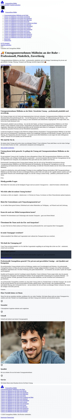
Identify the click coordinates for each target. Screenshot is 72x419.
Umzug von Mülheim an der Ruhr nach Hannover (18, 34)
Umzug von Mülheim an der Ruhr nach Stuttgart (17, 24)
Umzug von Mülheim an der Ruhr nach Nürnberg (18, 35)
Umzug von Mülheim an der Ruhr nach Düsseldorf (18, 26)
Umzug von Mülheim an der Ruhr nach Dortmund (18, 29)
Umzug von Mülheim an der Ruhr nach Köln (16, 21)
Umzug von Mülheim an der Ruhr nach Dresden (17, 37)
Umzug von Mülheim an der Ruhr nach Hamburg (18, 18)
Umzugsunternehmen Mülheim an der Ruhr (16, 15)
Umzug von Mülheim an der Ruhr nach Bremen (17, 32)
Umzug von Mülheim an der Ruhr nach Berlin (17, 17)
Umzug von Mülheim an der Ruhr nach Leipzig (17, 28)
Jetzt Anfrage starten (6, 257)
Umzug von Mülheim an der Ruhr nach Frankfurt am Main (20, 23)
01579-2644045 (5, 5)
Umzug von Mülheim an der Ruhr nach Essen (17, 31)
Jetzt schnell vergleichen (7, 148)
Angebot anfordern (15, 5)
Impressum (7, 39)
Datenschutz (7, 40)
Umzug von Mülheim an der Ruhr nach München (18, 20)
